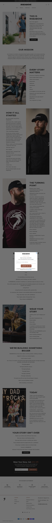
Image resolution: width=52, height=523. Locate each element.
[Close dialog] (36, 253)
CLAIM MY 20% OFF (26, 266)
